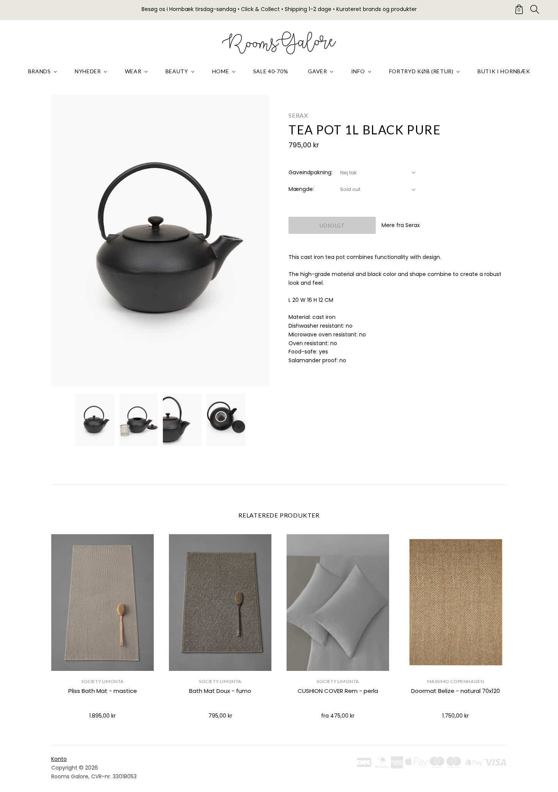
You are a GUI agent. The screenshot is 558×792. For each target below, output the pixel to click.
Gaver (317, 71)
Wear (133, 71)
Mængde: (301, 189)
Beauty (177, 71)
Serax (298, 115)
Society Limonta (102, 681)
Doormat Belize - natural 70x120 (455, 691)
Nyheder (88, 71)
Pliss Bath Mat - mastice (102, 691)
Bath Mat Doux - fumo (220, 691)
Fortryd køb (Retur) (421, 71)
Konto (59, 759)
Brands (39, 71)
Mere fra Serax (400, 225)
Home (220, 71)
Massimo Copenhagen (455, 681)
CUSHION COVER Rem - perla (338, 691)
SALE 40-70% (270, 71)
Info (358, 71)
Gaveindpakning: (310, 172)
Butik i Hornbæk (504, 71)
